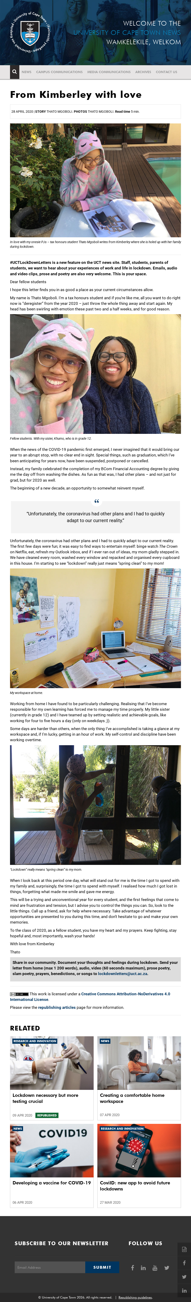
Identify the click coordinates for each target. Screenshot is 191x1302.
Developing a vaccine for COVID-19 (52, 1183)
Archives (143, 72)
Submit (102, 1267)
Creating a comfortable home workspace (132, 1098)
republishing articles (57, 1007)
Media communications (109, 72)
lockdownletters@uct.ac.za (122, 973)
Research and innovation (35, 1041)
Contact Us (166, 72)
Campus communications (59, 72)
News (26, 72)
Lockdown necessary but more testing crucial (45, 1098)
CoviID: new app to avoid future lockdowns (135, 1186)
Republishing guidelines (135, 1297)
